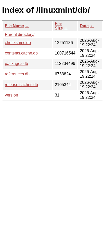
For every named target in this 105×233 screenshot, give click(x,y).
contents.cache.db (21, 53)
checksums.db (18, 42)
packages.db (16, 63)
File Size (59, 25)
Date (84, 26)
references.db (17, 74)
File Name (14, 26)
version (11, 95)
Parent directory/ (19, 34)
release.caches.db (21, 85)
